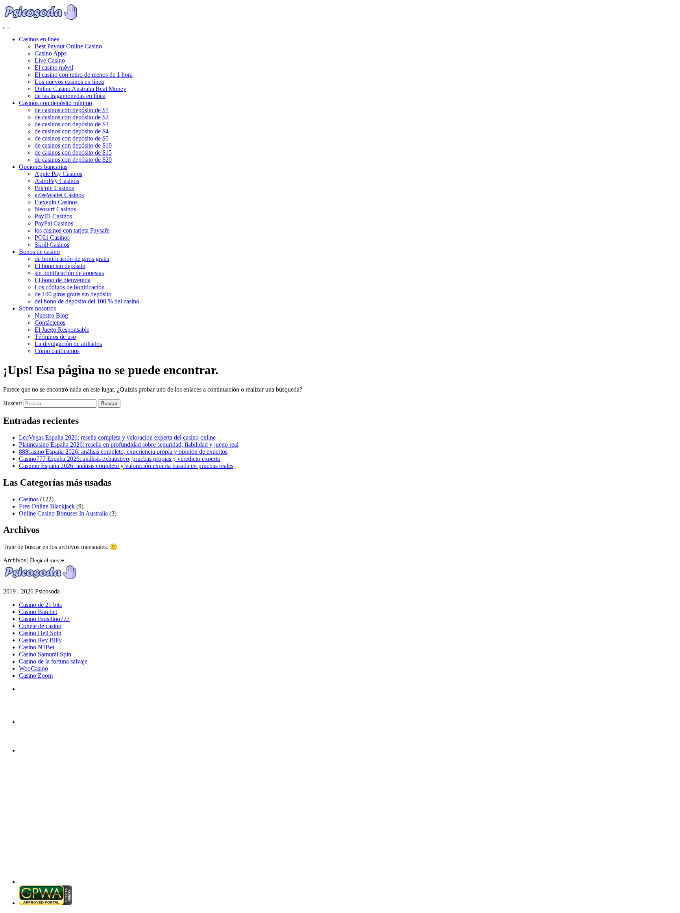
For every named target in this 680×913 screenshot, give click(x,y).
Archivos (14, 560)
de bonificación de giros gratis (72, 258)
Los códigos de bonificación (70, 287)
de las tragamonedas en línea (70, 95)
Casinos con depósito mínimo (55, 103)
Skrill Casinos (52, 244)
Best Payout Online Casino (68, 46)
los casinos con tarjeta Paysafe (72, 230)
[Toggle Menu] (6, 28)
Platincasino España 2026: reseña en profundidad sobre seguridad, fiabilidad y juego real (128, 444)
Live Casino (50, 60)
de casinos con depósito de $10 (73, 145)
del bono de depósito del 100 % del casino (87, 301)
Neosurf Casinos (55, 209)
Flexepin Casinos (56, 202)
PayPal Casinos (54, 223)
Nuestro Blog (51, 315)
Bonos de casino (39, 251)
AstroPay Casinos (57, 180)
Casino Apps (51, 53)
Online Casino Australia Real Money (80, 88)
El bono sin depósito (60, 265)
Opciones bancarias (43, 166)
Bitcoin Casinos (54, 188)
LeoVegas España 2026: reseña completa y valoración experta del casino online (117, 437)
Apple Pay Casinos (58, 173)
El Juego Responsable (62, 329)
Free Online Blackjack (47, 506)
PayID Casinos (53, 216)
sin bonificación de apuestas (69, 273)
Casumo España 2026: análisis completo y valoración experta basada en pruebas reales (126, 465)
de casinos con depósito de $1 (72, 110)
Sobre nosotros (37, 308)
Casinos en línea (39, 39)
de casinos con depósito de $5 (72, 138)
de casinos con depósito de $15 (73, 152)
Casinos (29, 499)
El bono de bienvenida (63, 280)
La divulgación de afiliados (68, 343)
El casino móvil (54, 67)
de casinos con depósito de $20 (73, 159)
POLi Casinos (52, 237)
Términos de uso (55, 336)
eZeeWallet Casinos (59, 195)
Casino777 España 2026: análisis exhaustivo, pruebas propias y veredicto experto (119, 458)
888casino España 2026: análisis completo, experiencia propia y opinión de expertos (123, 451)
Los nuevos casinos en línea (69, 81)
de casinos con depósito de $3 (72, 124)
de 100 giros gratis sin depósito (73, 294)
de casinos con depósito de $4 (72, 131)
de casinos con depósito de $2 (72, 117)
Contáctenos (50, 322)
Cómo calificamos (57, 350)
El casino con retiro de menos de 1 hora (84, 74)
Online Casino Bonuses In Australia (63, 513)
